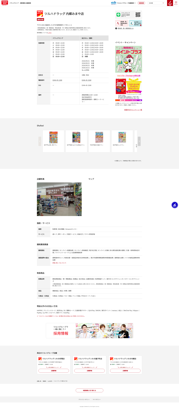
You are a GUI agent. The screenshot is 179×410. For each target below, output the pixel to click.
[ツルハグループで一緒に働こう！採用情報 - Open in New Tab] (89, 330)
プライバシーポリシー (84, 399)
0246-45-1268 (57, 80)
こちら (49, 33)
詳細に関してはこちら (58, 263)
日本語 (151, 3)
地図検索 (141, 3)
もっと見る (85, 70)
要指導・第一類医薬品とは (126, 28)
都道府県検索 (170, 4)
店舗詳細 (53, 371)
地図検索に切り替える (89, 390)
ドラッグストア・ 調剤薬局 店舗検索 (20, 3)
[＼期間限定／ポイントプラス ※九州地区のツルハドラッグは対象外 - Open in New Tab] (128, 47)
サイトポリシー (97, 399)
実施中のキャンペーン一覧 (133, 110)
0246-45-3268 (86, 80)
